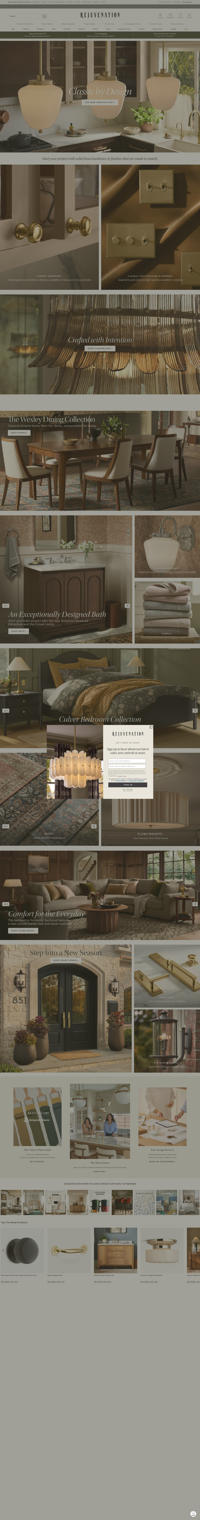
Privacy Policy (121, 780)
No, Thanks (128, 790)
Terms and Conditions (136, 780)
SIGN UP (127, 784)
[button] (193, 1514)
